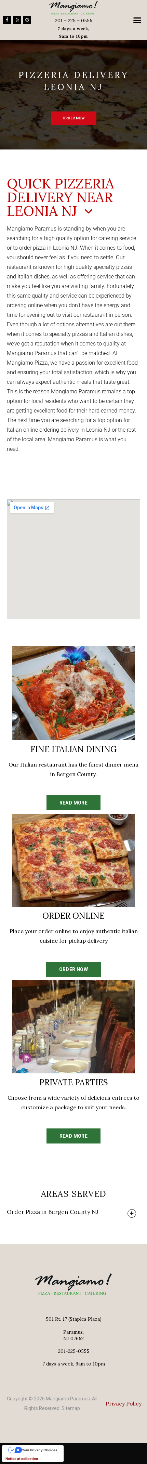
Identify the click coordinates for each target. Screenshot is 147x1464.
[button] (137, 20)
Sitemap (71, 1408)
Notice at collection (21, 1458)
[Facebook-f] (7, 20)
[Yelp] (17, 20)
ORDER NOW (74, 118)
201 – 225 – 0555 (73, 20)
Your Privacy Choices (39, 1450)
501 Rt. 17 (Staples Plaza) (74, 1319)
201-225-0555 (73, 1351)
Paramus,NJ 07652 (73, 1335)
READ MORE (73, 803)
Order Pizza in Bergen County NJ (52, 1212)
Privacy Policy (124, 1403)
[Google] (27, 20)
